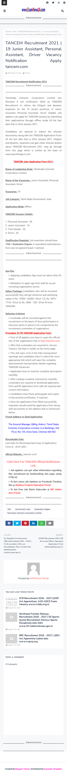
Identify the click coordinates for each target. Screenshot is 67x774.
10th (14, 31)
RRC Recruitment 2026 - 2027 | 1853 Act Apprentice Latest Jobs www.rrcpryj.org (39, 638)
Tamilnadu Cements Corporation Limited (24, 513)
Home (8, 31)
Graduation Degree (42, 509)
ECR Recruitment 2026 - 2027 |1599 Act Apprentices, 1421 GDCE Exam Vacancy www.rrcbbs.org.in (39, 601)
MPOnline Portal (14, 73)
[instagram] (58, 2)
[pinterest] (63, 2)
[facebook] (47, 2)
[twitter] (53, 2)
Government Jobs (22, 509)
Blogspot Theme (22, 769)
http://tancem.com (50, 341)
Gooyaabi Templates (53, 769)
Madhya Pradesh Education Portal (33, 485)
